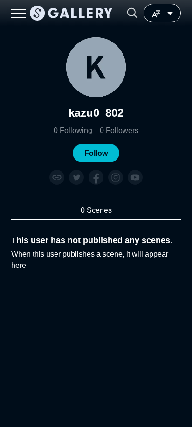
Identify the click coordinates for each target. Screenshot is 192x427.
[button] (132, 13)
